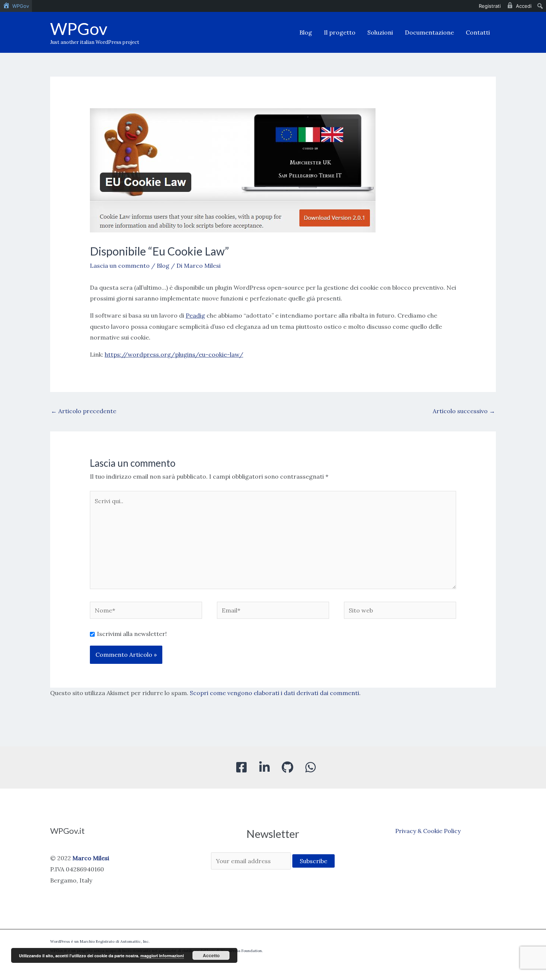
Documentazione (429, 32)
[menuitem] (16, 6)
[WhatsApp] (310, 767)
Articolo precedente (83, 411)
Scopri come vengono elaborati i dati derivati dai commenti (274, 693)
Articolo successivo (464, 411)
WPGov (78, 29)
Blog (305, 32)
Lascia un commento (120, 265)
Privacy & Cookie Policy (428, 831)
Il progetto (339, 32)
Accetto (211, 955)
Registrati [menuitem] (490, 6)
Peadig (195, 315)
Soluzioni (380, 32)
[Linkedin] (264, 767)
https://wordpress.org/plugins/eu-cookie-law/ (174, 354)
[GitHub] (287, 767)
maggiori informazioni (162, 955)
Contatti (478, 32)
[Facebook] (241, 767)
